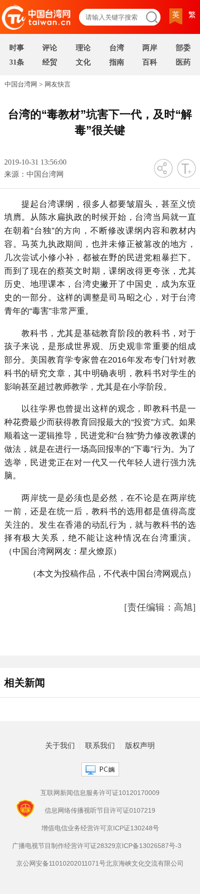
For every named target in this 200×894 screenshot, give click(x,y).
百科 (149, 62)
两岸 (149, 48)
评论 (49, 48)
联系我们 (100, 745)
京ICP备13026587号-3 (148, 845)
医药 (183, 62)
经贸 (49, 62)
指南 (116, 62)
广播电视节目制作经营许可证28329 (63, 845)
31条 (16, 62)
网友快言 (58, 84)
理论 (83, 48)
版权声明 (140, 745)
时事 (16, 48)
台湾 (116, 48)
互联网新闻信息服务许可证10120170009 (100, 792)
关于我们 (60, 745)
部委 (183, 48)
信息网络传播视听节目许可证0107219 (100, 810)
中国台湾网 (21, 84)
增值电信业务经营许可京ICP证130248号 (100, 828)
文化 (83, 62)
